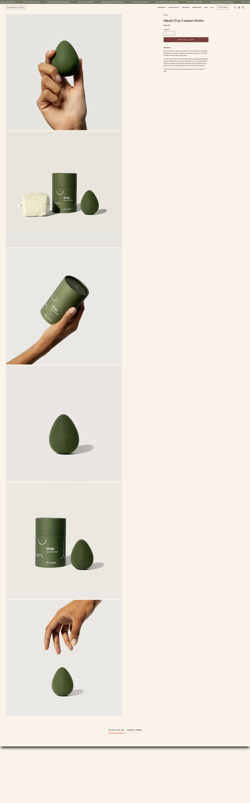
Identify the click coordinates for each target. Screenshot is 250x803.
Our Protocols (65, 775)
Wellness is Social (67, 781)
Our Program (65, 765)
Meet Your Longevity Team (103, 775)
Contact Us (98, 781)
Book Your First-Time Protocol (58, 2)
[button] (235, 7)
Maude (166, 15)
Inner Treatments (67, 768)
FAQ (95, 778)
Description (167, 47)
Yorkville (130, 765)
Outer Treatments (67, 771)
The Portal (64, 784)
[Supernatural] (15, 7)
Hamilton (130, 768)
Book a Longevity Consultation (104, 765)
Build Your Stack (66, 778)
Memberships (99, 771)
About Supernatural (100, 768)
